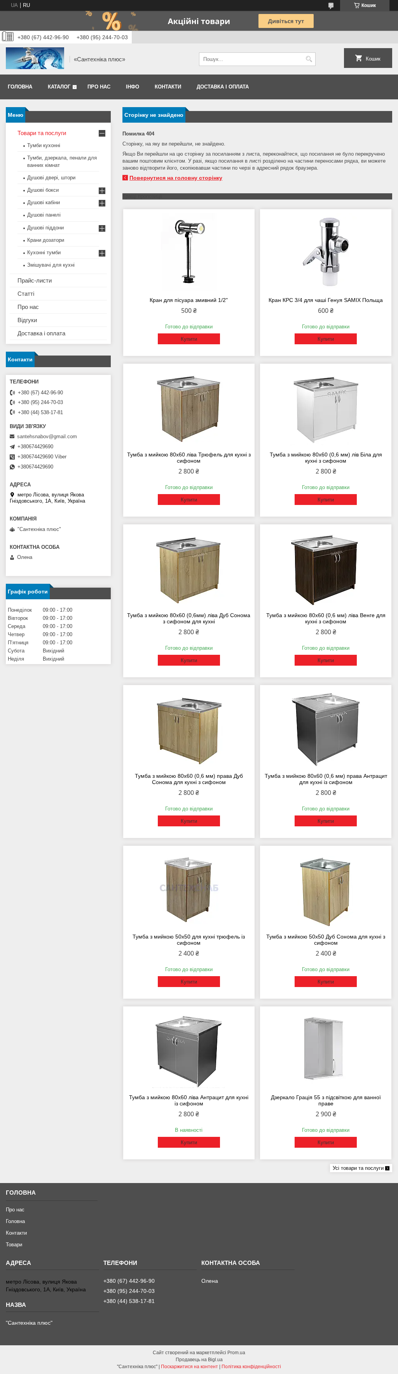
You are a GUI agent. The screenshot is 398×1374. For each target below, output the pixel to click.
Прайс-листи (34, 280)
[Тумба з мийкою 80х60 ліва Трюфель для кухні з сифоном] (189, 406)
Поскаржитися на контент (189, 1366)
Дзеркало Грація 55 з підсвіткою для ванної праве (326, 1100)
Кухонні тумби (44, 252)
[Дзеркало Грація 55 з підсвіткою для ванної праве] (326, 1049)
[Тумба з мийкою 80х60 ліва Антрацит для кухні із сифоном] (189, 1049)
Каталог (59, 87)
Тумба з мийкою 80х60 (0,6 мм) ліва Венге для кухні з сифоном (326, 618)
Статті (25, 293)
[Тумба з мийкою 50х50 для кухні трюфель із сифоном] (189, 888)
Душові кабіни (43, 202)
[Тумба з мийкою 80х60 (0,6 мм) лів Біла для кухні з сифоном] (326, 406)
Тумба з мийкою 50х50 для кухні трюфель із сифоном (189, 939)
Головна (20, 87)
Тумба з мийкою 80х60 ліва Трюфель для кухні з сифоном (189, 457)
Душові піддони (45, 228)
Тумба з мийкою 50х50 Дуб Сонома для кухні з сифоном (325, 939)
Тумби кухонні (43, 145)
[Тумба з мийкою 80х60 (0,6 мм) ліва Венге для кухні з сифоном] (326, 567)
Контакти (168, 87)
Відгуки (27, 320)
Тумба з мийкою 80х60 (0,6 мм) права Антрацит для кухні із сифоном (326, 779)
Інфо (132, 87)
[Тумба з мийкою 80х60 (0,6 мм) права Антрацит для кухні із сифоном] (326, 728)
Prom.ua (236, 1352)
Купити (189, 339)
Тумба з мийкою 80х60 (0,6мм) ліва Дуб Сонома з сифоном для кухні (188, 618)
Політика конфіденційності (251, 1366)
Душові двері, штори (51, 177)
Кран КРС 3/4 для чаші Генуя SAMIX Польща (326, 300)
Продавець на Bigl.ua (199, 1359)
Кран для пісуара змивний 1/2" (189, 300)
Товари (14, 1244)
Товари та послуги (41, 133)
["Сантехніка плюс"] (35, 59)
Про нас (98, 87)
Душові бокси (43, 190)
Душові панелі (44, 215)
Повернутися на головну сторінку (175, 178)
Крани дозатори (45, 240)
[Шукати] (309, 59)
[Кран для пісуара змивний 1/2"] (189, 252)
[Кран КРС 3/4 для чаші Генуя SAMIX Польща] (326, 252)
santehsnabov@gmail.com (47, 436)
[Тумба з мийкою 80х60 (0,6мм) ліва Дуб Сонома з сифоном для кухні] (189, 567)
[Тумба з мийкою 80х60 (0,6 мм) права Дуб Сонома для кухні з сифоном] (189, 728)
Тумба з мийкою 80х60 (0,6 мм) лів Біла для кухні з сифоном (326, 457)
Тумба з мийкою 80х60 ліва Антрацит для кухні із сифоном (188, 1100)
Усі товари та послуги (358, 1168)
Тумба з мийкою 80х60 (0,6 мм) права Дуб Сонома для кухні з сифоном (189, 779)
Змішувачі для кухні (51, 265)
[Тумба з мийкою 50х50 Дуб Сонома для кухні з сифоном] (326, 888)
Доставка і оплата (223, 87)
